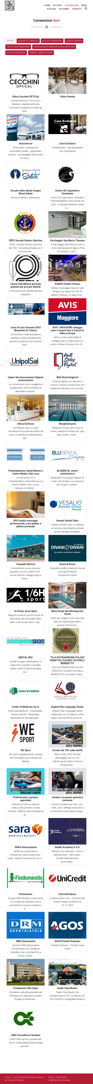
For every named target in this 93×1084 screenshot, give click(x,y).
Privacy (51, 1077)
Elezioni (51, 9)
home (47, 5)
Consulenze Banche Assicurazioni (54, 46)
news (84, 5)
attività (57, 5)
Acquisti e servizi (28, 40)
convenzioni (71, 5)
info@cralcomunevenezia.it (59, 1080)
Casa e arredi (74, 40)
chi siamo (64, 9)
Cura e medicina (16, 52)
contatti (77, 9)
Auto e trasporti (52, 40)
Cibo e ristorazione (18, 46)
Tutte (10, 40)
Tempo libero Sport (41, 52)
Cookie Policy (61, 1077)
